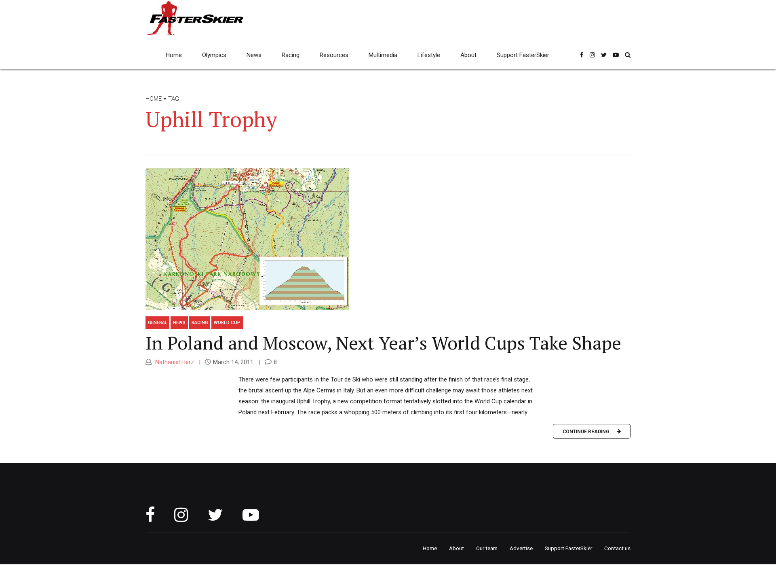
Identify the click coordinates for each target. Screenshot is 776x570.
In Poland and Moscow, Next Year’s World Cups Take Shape (383, 343)
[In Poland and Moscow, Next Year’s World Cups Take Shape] (388, 238)
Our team (487, 548)
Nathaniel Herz (174, 362)
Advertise (521, 548)
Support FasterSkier (523, 55)
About (468, 55)
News (254, 55)
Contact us (617, 548)
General (157, 322)
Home (174, 55)
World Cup (227, 322)
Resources (334, 55)
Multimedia (383, 55)
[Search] (627, 55)
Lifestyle (429, 55)
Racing (290, 55)
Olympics (214, 55)
